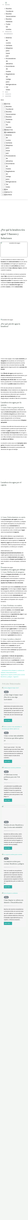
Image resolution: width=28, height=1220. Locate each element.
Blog (6, 189)
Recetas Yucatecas (9, 10)
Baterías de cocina (9, 40)
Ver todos (8, 88)
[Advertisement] (14, 213)
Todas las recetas (8, 124)
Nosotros (8, 96)
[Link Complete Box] (14, 705)
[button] (3, 100)
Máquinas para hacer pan (9, 52)
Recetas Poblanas (9, 20)
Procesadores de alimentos (11, 61)
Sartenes (9, 45)
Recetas (7, 4)
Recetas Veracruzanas (11, 15)
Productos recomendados (8, 33)
